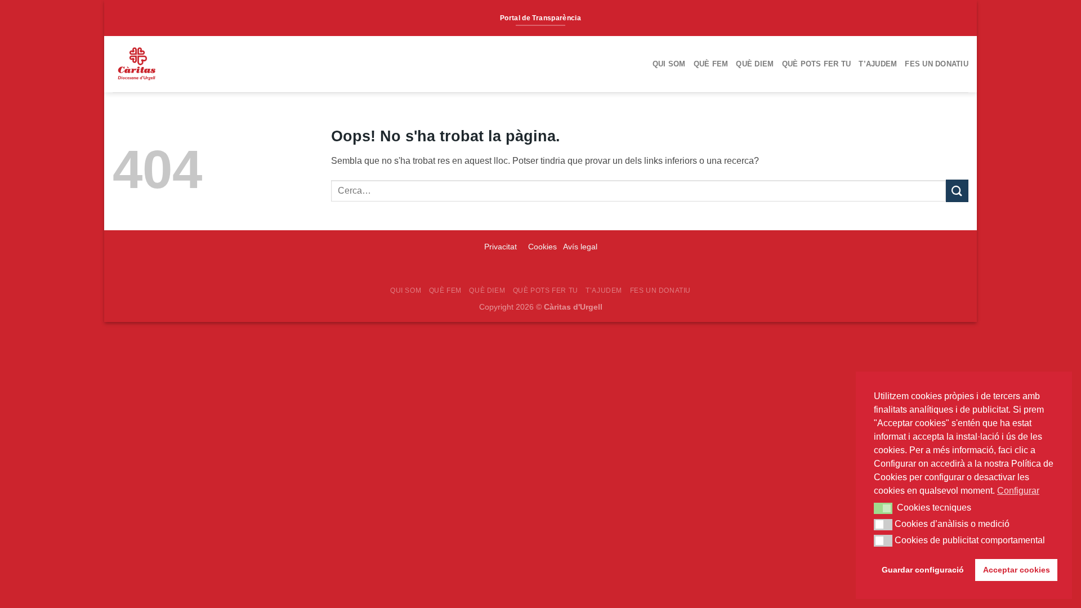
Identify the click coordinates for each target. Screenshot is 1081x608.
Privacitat (501, 246)
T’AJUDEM (878, 64)
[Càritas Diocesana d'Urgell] (176, 64)
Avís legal (580, 246)
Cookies (542, 246)
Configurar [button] (1018, 490)
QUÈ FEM (711, 64)
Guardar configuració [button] (923, 569)
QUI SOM (669, 64)
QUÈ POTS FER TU (816, 64)
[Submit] (957, 191)
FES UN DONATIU (936, 64)
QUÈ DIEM (755, 64)
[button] (883, 508)
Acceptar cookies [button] (1016, 569)
